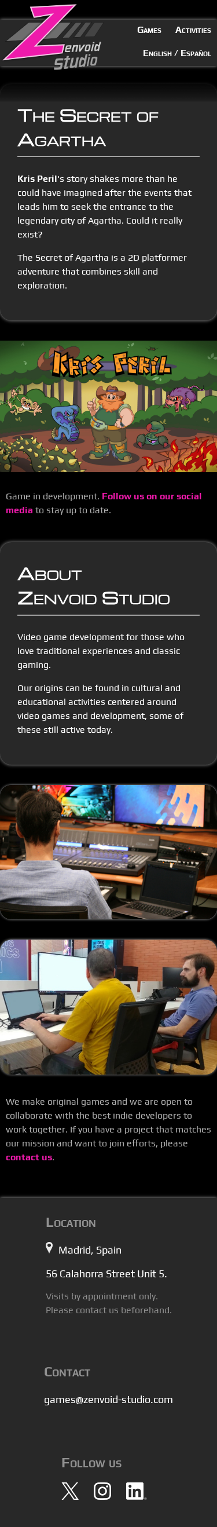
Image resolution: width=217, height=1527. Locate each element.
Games (149, 29)
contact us (29, 1157)
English (157, 53)
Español (196, 53)
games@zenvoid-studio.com (108, 1399)
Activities (193, 29)
